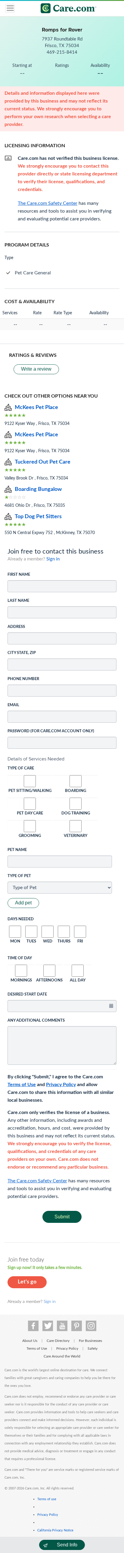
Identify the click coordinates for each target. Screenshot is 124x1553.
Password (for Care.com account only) (51, 731)
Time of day (20, 958)
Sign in (53, 559)
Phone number (23, 679)
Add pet (23, 902)
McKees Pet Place (36, 407)
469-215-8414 (62, 52)
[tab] (62, 759)
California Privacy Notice (55, 1530)
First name (19, 575)
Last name (18, 601)
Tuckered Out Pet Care (42, 462)
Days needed (21, 919)
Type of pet (19, 876)
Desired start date (27, 994)
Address (16, 627)
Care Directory (58, 1340)
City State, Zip (22, 653)
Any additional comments (36, 1021)
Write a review (36, 369)
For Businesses (90, 1340)
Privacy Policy (61, 1084)
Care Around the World (62, 1356)
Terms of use (46, 1499)
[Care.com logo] (66, 9)
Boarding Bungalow (38, 489)
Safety (93, 1348)
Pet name (17, 850)
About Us (29, 1340)
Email (13, 705)
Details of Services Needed (36, 758)
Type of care (21, 768)
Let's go (27, 1282)
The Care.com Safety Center (37, 1180)
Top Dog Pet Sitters (38, 516)
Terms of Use (22, 1084)
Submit (62, 1216)
